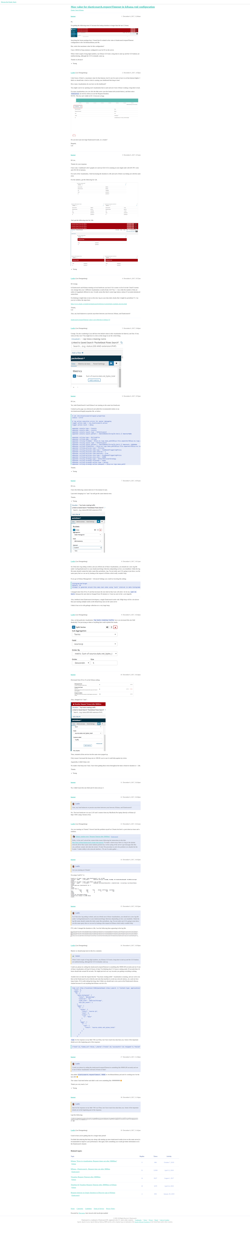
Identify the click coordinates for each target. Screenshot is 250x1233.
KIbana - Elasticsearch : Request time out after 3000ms (90, 1169)
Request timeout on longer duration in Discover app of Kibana (93, 1193)
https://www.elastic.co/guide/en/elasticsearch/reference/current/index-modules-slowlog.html (99, 304)
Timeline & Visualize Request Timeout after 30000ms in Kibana (94, 1185)
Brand (156, 1220)
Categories (80, 1208)
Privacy (151, 1220)
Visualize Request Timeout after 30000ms (85, 1177)
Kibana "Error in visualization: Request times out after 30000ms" (94, 1161)
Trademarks (138, 1220)
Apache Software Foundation (142, 1222)
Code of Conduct (164, 1220)
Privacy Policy (110, 1208)
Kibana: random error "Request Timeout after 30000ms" (92, 836)
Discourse (82, 1213)
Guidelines (88, 1208)
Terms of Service (99, 1208)
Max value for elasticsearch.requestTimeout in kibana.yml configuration (113, 6)
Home (73, 1208)
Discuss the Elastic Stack (8, 2)
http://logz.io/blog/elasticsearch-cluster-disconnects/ (88, 842)
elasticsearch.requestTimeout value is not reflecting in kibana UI (90, 320)
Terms (145, 1220)
